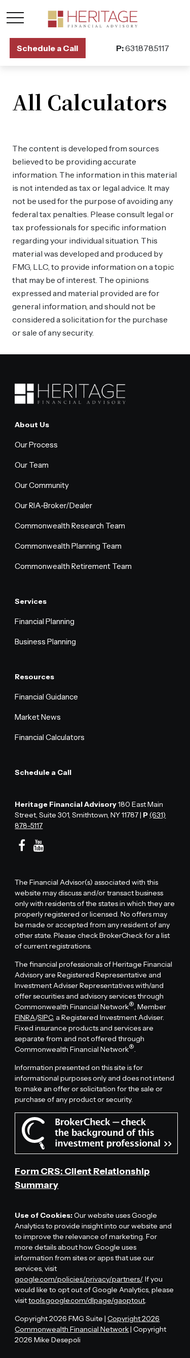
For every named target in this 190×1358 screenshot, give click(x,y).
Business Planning (45, 641)
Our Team (32, 465)
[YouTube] (39, 845)
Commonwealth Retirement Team (73, 566)
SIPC (45, 1017)
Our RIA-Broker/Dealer (53, 505)
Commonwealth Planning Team (68, 546)
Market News (38, 717)
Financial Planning (44, 621)
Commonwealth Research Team (70, 525)
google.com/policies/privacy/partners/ (78, 1279)
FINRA (25, 1017)
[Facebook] (21, 845)
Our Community (42, 485)
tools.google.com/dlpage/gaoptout (86, 1300)
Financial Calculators (50, 737)
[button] (48, 48)
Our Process (36, 444)
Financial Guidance (46, 697)
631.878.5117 (142, 48)
